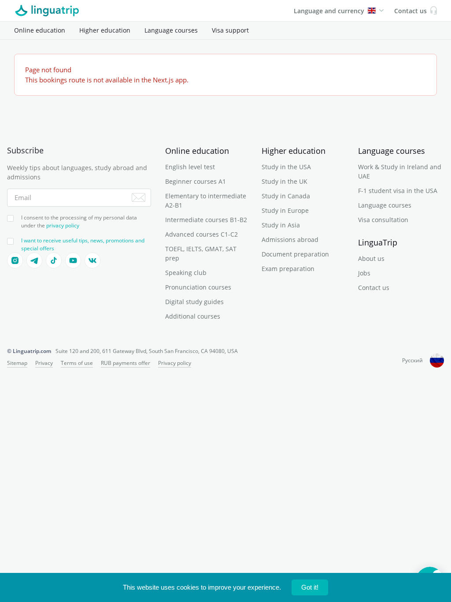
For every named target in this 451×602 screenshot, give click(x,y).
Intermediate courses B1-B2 (206, 220)
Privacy (44, 363)
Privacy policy (174, 363)
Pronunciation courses (198, 287)
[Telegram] (34, 260)
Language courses (171, 30)
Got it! (309, 587)
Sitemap (17, 363)
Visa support (230, 30)
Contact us (373, 287)
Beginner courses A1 (195, 181)
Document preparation (295, 254)
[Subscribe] (138, 197)
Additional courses (192, 316)
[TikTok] (54, 260)
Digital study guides (194, 301)
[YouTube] (73, 260)
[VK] (92, 260)
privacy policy (62, 225)
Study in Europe (285, 210)
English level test (190, 167)
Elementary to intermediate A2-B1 (205, 200)
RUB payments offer (125, 363)
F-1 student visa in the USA (397, 190)
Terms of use (77, 363)
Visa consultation (383, 220)
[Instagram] (15, 260)
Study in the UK (284, 181)
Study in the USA (286, 167)
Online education (39, 30)
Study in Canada (286, 196)
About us (371, 258)
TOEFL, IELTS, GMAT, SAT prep (201, 253)
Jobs (364, 273)
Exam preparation (288, 268)
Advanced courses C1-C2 (201, 234)
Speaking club (186, 272)
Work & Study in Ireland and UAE (399, 171)
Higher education (104, 30)
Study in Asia (281, 225)
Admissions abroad (290, 239)
